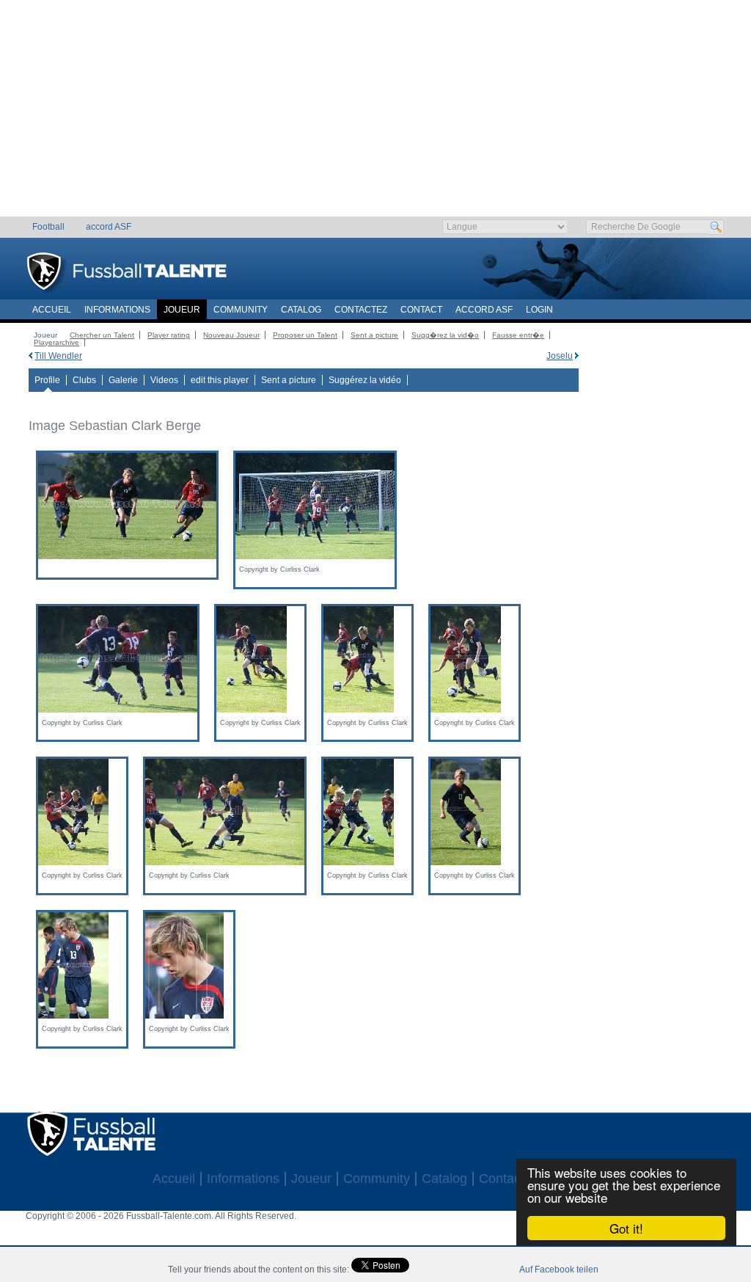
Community (240, 310)
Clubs (84, 380)
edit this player (220, 380)
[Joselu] (577, 356)
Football (48, 227)
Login (539, 310)
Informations (117, 310)
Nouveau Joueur (231, 335)
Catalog (301, 310)
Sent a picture (374, 335)
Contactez (360, 310)
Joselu (559, 356)
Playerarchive (56, 342)
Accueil (51, 310)
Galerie (123, 380)
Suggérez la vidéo (365, 380)
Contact (421, 310)
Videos (164, 380)
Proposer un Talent (305, 335)
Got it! (626, 1228)
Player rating (168, 335)
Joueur (182, 310)
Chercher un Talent (102, 335)
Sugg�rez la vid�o (445, 335)
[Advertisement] (376, 113)
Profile (47, 380)
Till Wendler (58, 356)
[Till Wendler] (30, 356)
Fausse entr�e (518, 335)
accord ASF (108, 227)
